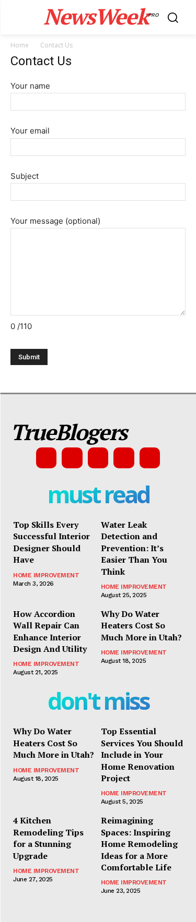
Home (19, 45)
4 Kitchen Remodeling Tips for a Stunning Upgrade (48, 838)
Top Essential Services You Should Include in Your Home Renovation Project (142, 754)
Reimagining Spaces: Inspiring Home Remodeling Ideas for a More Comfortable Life (139, 844)
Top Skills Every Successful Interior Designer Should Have (51, 542)
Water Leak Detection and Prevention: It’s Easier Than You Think (134, 548)
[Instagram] (72, 457)
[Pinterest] (98, 457)
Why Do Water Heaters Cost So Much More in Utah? (141, 625)
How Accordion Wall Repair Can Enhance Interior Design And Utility (50, 631)
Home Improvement (46, 575)
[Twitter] (123, 457)
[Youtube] (150, 457)
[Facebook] (46, 457)
